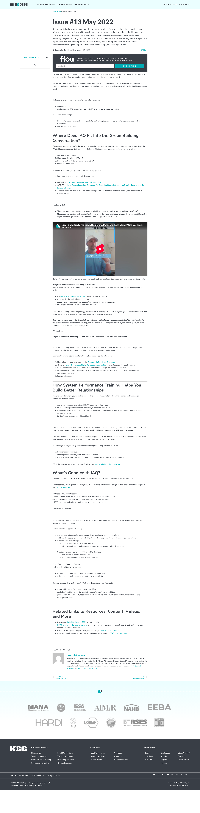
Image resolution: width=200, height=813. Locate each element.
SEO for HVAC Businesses (87, 668)
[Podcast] (187, 775)
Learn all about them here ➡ (107, 464)
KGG (54, 11)
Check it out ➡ (63, 487)
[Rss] (182, 775)
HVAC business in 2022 (76, 622)
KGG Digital (184, 783)
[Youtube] (168, 775)
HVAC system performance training (72, 625)
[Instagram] (159, 775)
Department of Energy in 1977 (73, 296)
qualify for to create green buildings (93, 365)
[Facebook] (154, 775)
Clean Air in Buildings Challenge (101, 362)
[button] (47, 57)
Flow (59, 11)
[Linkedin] (164, 775)
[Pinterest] (178, 775)
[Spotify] (173, 775)
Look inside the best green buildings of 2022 (85, 182)
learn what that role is (109, 630)
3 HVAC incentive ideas (117, 633)
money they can (71, 365)
